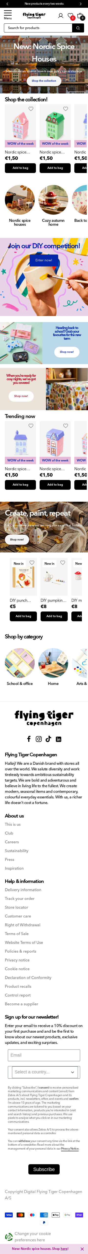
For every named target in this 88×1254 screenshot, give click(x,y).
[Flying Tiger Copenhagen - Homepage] (34, 16)
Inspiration (14, 868)
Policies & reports (20, 951)
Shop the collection (44, 81)
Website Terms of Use (24, 942)
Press (9, 859)
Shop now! (67, 352)
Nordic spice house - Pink (50, 469)
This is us (13, 824)
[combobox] (45, 1072)
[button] (8, 15)
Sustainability (16, 851)
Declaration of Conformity (28, 977)
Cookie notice (17, 969)
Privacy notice (17, 960)
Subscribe (44, 1169)
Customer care (18, 916)
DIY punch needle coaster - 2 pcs (23, 600)
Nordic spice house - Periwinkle (20, 469)
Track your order (19, 898)
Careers (12, 842)
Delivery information (23, 890)
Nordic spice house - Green (51, 152)
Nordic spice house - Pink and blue (19, 152)
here (64, 1249)
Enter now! (43, 260)
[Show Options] (72, 1072)
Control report (18, 995)
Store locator (16, 907)
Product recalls (18, 986)
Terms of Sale (17, 934)
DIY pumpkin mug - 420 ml (52, 600)
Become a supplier (21, 1004)
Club (9, 833)
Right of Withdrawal (22, 925)
